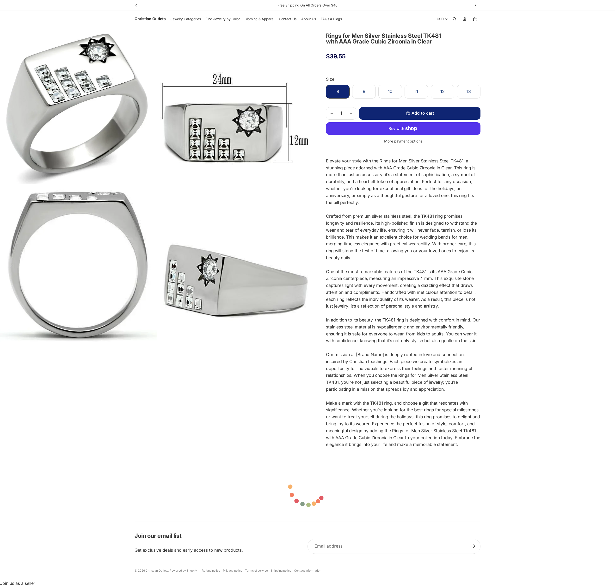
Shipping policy (281, 570)
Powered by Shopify (183, 570)
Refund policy (211, 570)
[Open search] (454, 19)
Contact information (307, 570)
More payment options (403, 141)
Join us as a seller (17, 583)
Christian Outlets (157, 570)
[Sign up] (472, 546)
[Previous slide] (136, 5)
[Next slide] (475, 5)
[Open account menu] (464, 19)
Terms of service (256, 570)
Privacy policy (232, 570)
